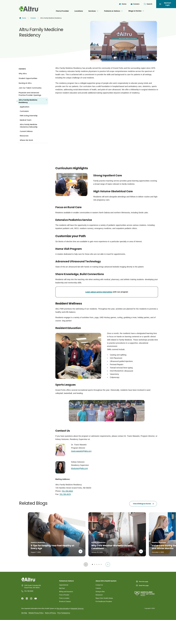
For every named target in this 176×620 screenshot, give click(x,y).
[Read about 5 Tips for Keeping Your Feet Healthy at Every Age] (80, 551)
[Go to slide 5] (101, 564)
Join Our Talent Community (30, 88)
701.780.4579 (65, 494)
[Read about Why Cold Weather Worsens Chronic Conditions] (141, 551)
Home (24, 18)
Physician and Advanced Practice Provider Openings (30, 93)
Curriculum (24, 111)
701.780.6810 (67, 491)
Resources (24, 136)
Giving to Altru (100, 591)
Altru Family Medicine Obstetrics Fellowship (28, 125)
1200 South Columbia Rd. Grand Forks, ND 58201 (32, 586)
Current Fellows (26, 131)
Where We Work (26, 140)
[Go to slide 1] (92, 564)
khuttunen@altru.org (79, 468)
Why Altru (23, 73)
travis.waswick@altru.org (81, 451)
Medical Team (25, 120)
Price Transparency (63, 613)
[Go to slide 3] (96, 564)
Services (92, 11)
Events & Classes (65, 601)
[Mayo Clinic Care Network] (145, 592)
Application (24, 107)
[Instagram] (31, 598)
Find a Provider (62, 11)
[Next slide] (108, 564)
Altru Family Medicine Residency (28, 101)
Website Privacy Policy (36, 613)
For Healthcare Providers (104, 601)
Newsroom (99, 595)
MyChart (62, 588)
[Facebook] (22, 598)
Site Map (24, 613)
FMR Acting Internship (28, 115)
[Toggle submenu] (46, 100)
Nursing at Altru (25, 83)
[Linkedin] (27, 598)
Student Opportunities (28, 78)
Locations (78, 11)
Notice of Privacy (50, 613)
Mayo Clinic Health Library (104, 598)
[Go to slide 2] (94, 564)
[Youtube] (35, 598)
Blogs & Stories (135, 11)
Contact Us (99, 585)
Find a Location (64, 598)
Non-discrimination (63, 608)
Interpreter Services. (77, 608)
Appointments (63, 585)
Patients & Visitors (112, 11)
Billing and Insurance (66, 591)
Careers (33, 18)
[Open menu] (97, 11)
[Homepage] (28, 581)
